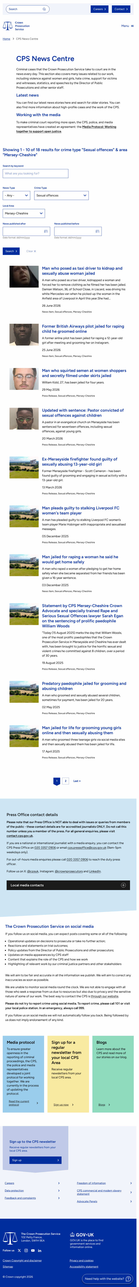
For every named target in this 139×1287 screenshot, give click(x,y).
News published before (66, 223)
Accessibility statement (84, 1266)
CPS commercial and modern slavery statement (99, 1192)
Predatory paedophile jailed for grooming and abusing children (84, 686)
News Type (9, 187)
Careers (9, 1183)
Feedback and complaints (20, 1198)
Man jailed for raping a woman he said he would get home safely (80, 559)
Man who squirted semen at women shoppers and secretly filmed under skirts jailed (84, 373)
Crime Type (40, 187)
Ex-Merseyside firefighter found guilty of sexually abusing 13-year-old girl (79, 462)
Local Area (8, 205)
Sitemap (8, 1266)
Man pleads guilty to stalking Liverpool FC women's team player (80, 510)
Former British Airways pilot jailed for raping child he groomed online (83, 329)
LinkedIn (95, 871)
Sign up (16, 1160)
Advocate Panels (87, 1201)
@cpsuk (32, 871)
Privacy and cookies (81, 1260)
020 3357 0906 (45, 847)
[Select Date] (46, 231)
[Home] (16, 26)
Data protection (14, 1190)
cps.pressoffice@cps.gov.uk (87, 847)
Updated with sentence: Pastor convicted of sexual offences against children (83, 413)
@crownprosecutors (69, 871)
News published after (14, 223)
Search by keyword (13, 165)
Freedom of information (91, 1183)
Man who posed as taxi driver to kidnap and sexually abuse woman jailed (82, 271)
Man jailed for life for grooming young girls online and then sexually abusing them (81, 730)
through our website (104, 996)
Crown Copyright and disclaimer (22, 1260)
